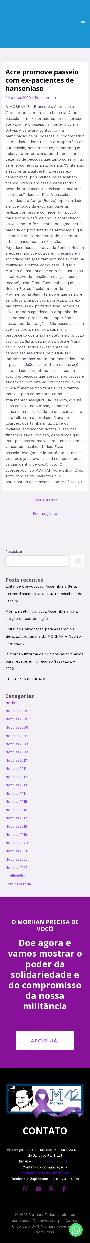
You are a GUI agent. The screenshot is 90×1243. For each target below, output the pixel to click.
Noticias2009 (19, 97)
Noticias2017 (16, 818)
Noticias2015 (16, 801)
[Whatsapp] (76, 1230)
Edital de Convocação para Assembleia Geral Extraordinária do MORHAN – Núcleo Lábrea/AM (43, 636)
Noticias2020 (17, 843)
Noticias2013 (16, 785)
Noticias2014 (16, 793)
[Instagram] (26, 1189)
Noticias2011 (16, 768)
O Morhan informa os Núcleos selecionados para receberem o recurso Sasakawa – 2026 (45, 661)
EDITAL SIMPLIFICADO (26, 679)
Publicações (16, 876)
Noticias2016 (16, 810)
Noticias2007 (17, 735)
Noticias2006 (17, 727)
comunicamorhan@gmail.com (45, 1173)
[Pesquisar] (77, 561)
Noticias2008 (17, 744)
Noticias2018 (16, 826)
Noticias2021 (16, 851)
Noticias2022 (17, 859)
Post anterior (45, 500)
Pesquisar (14, 551)
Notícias (13, 703)
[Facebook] (64, 1189)
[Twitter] (51, 1189)
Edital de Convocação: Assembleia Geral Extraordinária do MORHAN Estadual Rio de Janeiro (44, 593)
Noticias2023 (17, 867)
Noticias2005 (17, 719)
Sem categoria (18, 884)
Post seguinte (45, 513)
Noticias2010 (16, 760)
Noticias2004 (17, 711)
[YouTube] (39, 1189)
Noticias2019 (16, 834)
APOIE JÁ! (45, 1041)
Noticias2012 (16, 777)
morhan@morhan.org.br (51, 1161)
